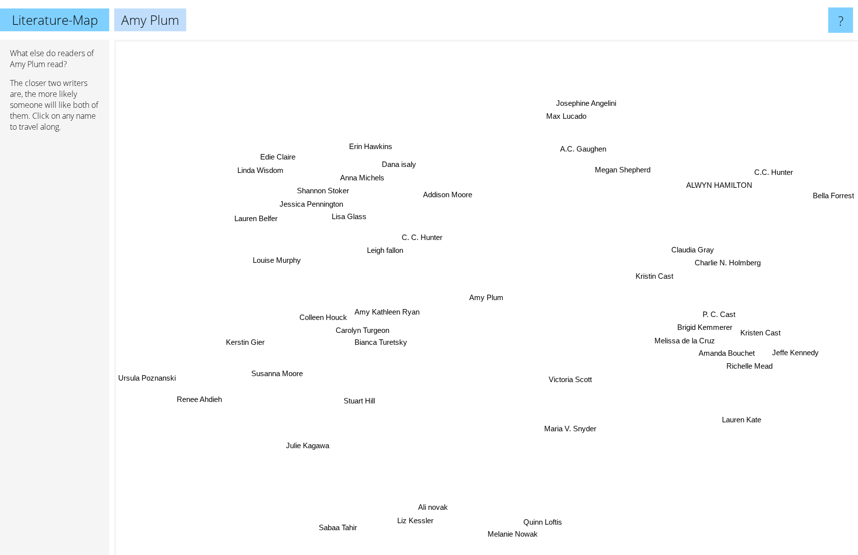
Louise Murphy (277, 259)
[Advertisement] (54, 292)
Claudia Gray (692, 249)
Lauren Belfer (257, 217)
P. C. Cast (719, 314)
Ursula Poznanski (147, 378)
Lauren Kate (742, 419)
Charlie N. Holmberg (728, 263)
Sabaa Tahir (340, 528)
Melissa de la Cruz (684, 340)
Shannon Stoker (322, 190)
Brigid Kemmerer (704, 327)
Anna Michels (362, 177)
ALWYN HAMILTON (720, 185)
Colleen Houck (323, 318)
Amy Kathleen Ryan (387, 312)
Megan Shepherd (622, 169)
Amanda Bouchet (728, 352)
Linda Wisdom (260, 170)
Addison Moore (444, 195)
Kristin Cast (654, 276)
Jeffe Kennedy (796, 352)
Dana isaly (399, 164)
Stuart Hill (359, 400)
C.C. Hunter (774, 172)
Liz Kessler (413, 520)
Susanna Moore (276, 373)
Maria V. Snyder (571, 428)
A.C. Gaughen (582, 148)
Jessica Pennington (311, 204)
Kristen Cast (760, 332)
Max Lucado (564, 116)
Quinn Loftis (543, 521)
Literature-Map (55, 20)
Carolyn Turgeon (362, 330)
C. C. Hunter (422, 237)
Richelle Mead (750, 366)
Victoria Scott (569, 379)
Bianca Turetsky (381, 342)
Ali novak (433, 507)
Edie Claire (277, 157)
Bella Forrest (833, 195)
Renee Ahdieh (200, 400)
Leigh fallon (385, 249)
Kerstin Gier (245, 341)
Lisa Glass (349, 217)
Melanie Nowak (511, 534)
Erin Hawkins (370, 146)
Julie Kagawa (308, 446)
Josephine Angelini (588, 103)
